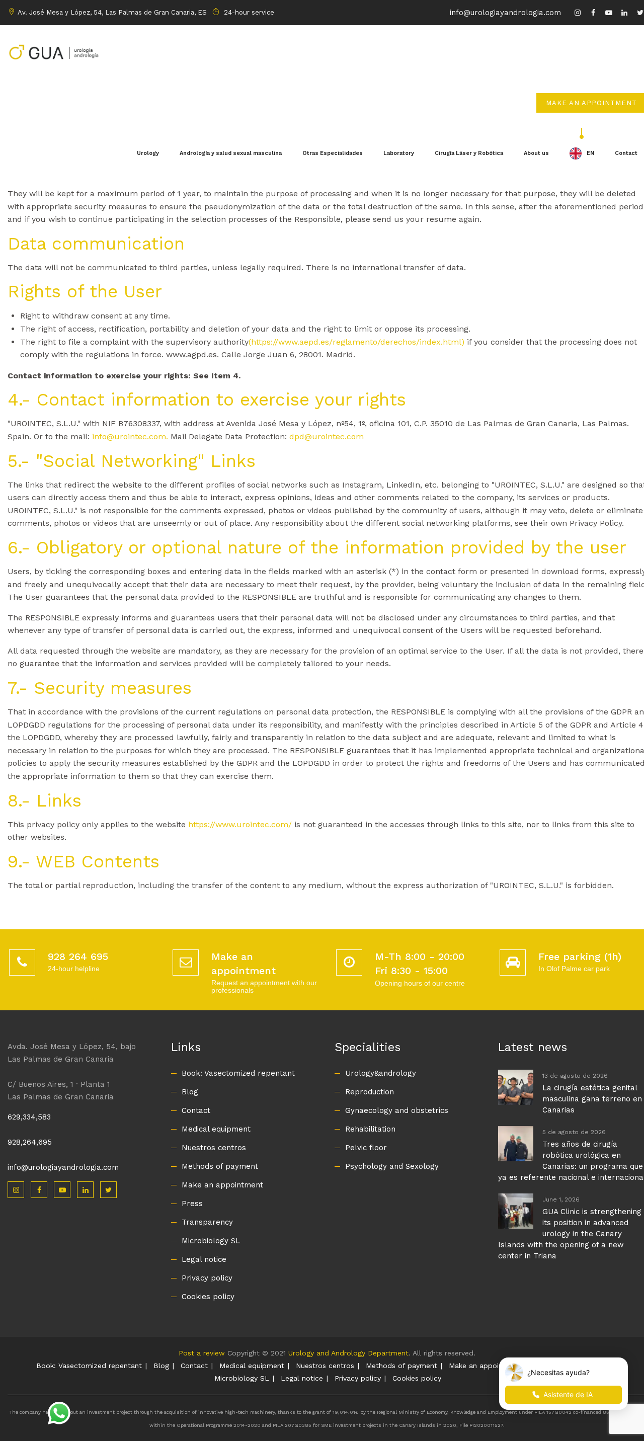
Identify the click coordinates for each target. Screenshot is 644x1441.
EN (590, 153)
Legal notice (204, 1259)
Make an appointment (222, 1184)
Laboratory (398, 153)
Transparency (207, 1222)
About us (536, 153)
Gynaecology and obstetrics (396, 1110)
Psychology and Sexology (392, 1166)
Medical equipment (216, 1129)
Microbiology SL (211, 1240)
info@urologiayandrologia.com (505, 12)
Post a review (202, 1353)
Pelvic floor (366, 1147)
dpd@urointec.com (326, 436)
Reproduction (369, 1091)
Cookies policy (208, 1296)
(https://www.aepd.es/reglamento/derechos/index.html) (356, 342)
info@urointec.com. (131, 436)
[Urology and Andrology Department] (53, 50)
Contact (196, 1110)
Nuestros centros (214, 1147)
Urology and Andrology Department (348, 1353)
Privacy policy (207, 1278)
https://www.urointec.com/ (240, 824)
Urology (148, 153)
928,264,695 (30, 1142)
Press (192, 1203)
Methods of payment (220, 1166)
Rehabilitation (370, 1129)
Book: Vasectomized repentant (238, 1073)
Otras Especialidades (332, 153)
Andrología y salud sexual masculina (231, 153)
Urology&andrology (380, 1073)
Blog (190, 1091)
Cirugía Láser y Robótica (469, 153)
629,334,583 (29, 1117)
